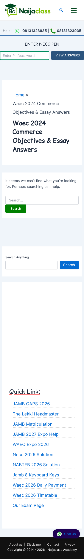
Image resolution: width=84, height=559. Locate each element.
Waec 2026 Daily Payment (39, 485)
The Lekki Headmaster (36, 414)
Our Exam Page (28, 505)
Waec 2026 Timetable (35, 495)
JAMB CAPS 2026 (31, 403)
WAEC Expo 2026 (31, 444)
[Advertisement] (42, 331)
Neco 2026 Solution (33, 454)
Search (69, 265)
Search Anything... (18, 257)
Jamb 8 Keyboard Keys (36, 475)
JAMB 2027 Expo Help (36, 434)
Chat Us (70, 534)
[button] (61, 10)
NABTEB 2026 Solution (36, 464)
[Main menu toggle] (74, 10)
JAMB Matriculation (33, 424)
